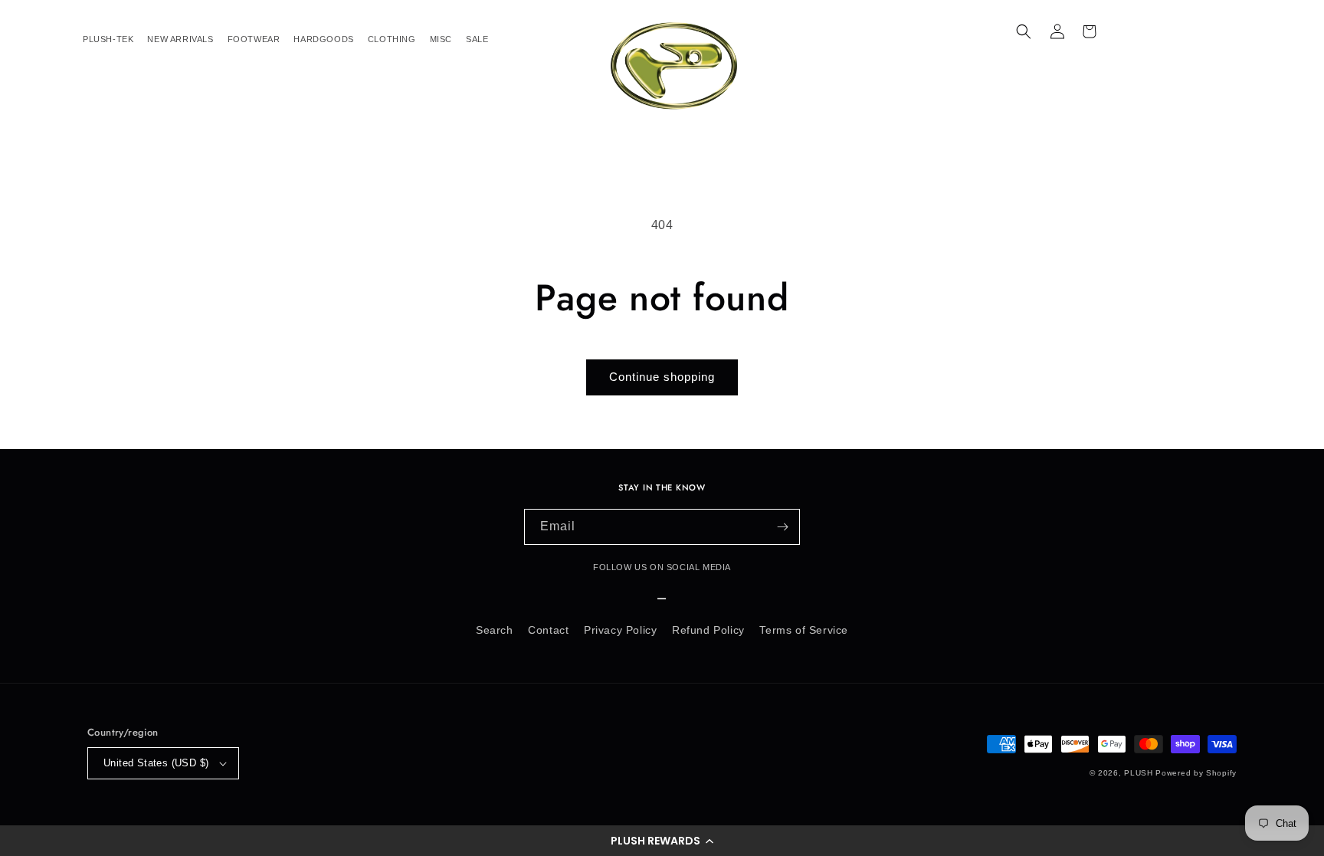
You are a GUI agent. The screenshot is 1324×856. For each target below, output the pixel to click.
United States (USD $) (155, 763)
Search (494, 630)
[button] (662, 840)
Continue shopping (662, 376)
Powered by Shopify (1196, 773)
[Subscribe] (782, 527)
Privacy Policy (620, 630)
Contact (548, 630)
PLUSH (1138, 773)
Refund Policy (708, 630)
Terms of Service (803, 630)
